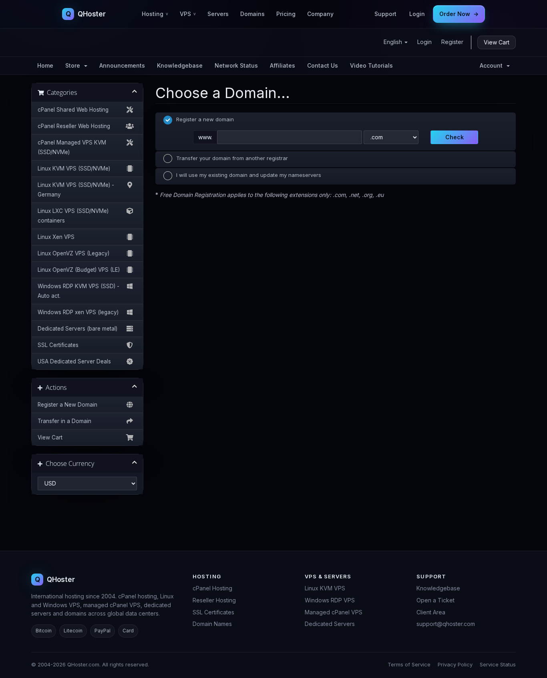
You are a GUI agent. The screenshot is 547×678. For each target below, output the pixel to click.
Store (74, 65)
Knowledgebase (180, 65)
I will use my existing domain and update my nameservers (248, 175)
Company (320, 13)
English (394, 41)
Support (385, 13)
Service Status (498, 664)
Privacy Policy (455, 664)
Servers (218, 13)
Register (452, 41)
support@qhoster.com (445, 623)
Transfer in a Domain (64, 421)
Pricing (286, 13)
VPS (188, 13)
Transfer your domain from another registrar (232, 158)
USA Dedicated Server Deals (74, 361)
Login (417, 13)
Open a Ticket (435, 600)
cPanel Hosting (212, 588)
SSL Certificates (58, 345)
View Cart (496, 42)
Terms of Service (409, 664)
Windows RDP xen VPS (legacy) (78, 312)
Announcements (122, 65)
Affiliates (282, 65)
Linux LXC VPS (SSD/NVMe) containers (73, 216)
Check (454, 137)
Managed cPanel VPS (333, 612)
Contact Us (322, 65)
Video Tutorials (371, 65)
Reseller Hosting (214, 600)
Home (45, 65)
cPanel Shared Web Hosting (73, 109)
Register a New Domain (67, 404)
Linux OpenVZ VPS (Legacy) (73, 253)
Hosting (155, 13)
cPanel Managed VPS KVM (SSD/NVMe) (72, 147)
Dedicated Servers (330, 623)
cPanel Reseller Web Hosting (74, 126)
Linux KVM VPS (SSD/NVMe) (74, 168)
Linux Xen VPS (56, 237)
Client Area (430, 612)
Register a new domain (205, 119)
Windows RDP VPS (330, 600)
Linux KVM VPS (325, 588)
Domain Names (212, 623)
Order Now (459, 13)
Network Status (236, 65)
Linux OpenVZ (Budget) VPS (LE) (79, 270)
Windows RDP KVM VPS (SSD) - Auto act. (78, 291)
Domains (252, 13)
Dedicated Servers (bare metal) (77, 328)
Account (493, 65)
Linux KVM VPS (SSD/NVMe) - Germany (76, 190)
